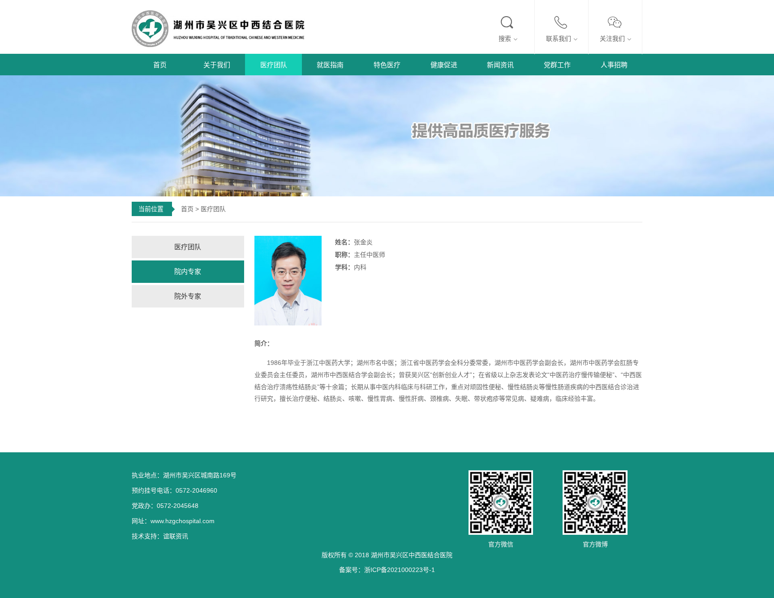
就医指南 (330, 65)
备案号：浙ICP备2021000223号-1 (387, 569)
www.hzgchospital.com (182, 520)
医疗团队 (273, 65)
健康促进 (443, 65)
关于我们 (216, 65)
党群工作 (557, 65)
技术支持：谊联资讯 (160, 536)
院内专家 (187, 271)
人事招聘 (614, 65)
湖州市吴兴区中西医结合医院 (411, 555)
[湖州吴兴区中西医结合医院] (223, 27)
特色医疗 (387, 65)
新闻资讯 (500, 65)
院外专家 (187, 296)
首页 (160, 65)
